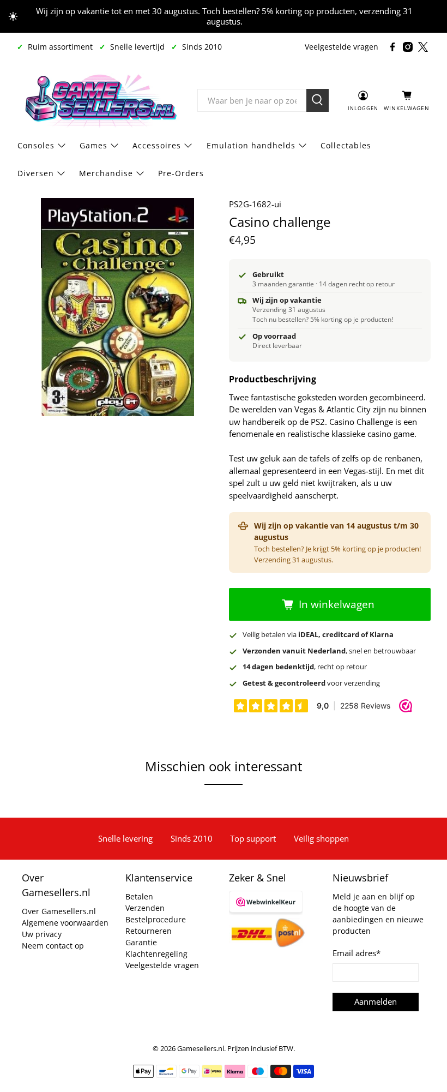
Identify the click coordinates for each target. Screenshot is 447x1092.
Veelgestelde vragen (341, 46)
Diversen (35, 173)
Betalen (139, 896)
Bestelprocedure (155, 919)
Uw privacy (42, 934)
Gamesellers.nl (200, 1048)
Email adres (356, 952)
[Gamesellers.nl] (99, 100)
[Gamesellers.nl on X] (423, 47)
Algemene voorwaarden (65, 922)
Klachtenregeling (156, 954)
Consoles (36, 145)
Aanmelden (375, 1001)
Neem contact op (53, 945)
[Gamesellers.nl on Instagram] (408, 47)
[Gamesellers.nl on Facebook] (392, 47)
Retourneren (148, 931)
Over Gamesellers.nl (59, 911)
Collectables (346, 145)
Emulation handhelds (251, 145)
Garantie (141, 942)
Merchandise (106, 173)
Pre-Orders (181, 173)
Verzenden (145, 908)
